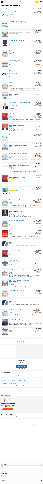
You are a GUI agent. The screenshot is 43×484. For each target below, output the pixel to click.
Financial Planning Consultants (17, 145)
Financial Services (16, 94)
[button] (41, 1)
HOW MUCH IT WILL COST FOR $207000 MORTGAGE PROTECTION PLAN (13, 380)
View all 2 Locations (38, 61)
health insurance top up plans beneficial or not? (8, 383)
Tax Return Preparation (16, 32)
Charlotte (2, 416)
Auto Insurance (15, 41)
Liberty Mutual (12, 11)
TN (4, 337)
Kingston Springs (14, 416)
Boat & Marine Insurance (24, 320)
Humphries (34, 416)
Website (10, 14)
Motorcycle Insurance (16, 72)
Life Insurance (15, 22)
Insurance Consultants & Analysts (23, 201)
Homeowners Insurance (21, 125)
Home (2, 337)
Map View (4, 8)
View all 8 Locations (38, 135)
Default (39, 8)
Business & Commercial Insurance (23, 22)
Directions (5, 395)
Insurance (10, 22)
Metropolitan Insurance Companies (17, 21)
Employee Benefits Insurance (23, 189)
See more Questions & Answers (21, 385)
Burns (23, 416)
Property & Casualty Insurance (17, 61)
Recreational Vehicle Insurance (25, 32)
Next (27, 341)
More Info (13, 14)
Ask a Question (22, 375)
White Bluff (7, 337)
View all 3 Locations (38, 41)
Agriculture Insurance (16, 52)
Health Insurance (15, 271)
